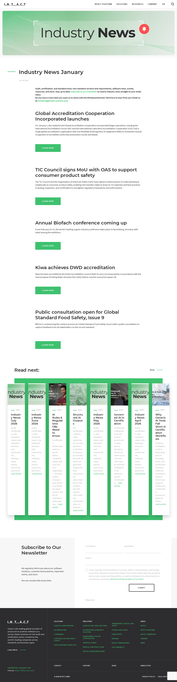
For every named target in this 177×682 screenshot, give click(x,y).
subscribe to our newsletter (84, 91)
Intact (143, 626)
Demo (114, 666)
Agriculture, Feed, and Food (95, 626)
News (152, 370)
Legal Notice (163, 676)
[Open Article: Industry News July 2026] (16, 394)
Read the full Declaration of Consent (126, 579)
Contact (57, 666)
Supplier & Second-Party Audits (64, 639)
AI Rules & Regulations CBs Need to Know (57, 425)
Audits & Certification (63, 626)
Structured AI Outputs (78, 419)
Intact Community (148, 634)
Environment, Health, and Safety (123, 624)
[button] (103, 4)
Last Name (128, 546)
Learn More (48, 148)
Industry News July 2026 (16, 419)
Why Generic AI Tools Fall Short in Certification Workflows (160, 426)
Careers (144, 638)
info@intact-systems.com (19, 667)
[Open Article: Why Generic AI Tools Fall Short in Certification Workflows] (160, 394)
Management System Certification (91, 637)
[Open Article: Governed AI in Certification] (119, 394)
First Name (90, 546)
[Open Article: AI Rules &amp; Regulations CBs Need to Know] (57, 394)
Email (88, 558)
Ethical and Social (120, 630)
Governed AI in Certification (119, 419)
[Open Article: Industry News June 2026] (36, 394)
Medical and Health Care (93, 647)
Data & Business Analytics (65, 645)
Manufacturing (90, 643)
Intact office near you (24, 670)
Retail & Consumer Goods (94, 651)
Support (86, 666)
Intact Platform (148, 630)
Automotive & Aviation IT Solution (93, 631)
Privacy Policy (148, 676)
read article (16, 473)
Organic (115, 638)
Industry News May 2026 (98, 419)
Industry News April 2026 (140, 419)
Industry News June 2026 (36, 419)
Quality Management (121, 643)
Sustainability (118, 647)
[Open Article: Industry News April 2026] (140, 394)
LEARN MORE (48, 345)
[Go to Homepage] (14, 4)
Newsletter (146, 666)
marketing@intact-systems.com (53, 100)
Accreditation (60, 630)
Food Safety (117, 634)
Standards (59, 634)
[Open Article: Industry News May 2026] (98, 394)
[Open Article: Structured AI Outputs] (78, 394)
